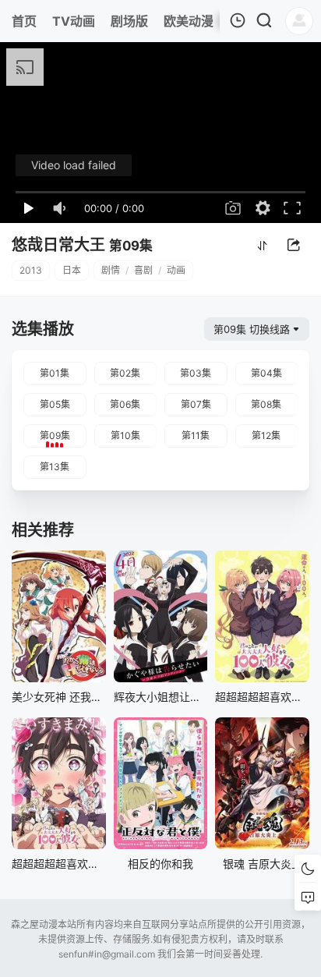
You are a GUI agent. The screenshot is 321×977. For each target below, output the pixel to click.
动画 (176, 270)
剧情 (110, 270)
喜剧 (143, 270)
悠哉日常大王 (58, 244)
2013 (30, 270)
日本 (71, 270)
